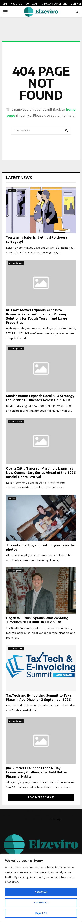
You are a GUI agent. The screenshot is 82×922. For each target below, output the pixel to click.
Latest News (19, 177)
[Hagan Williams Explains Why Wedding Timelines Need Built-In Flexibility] (41, 590)
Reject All (41, 913)
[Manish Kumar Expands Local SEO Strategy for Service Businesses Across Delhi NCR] (41, 368)
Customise (41, 902)
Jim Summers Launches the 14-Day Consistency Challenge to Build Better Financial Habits (36, 772)
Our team (31, 3)
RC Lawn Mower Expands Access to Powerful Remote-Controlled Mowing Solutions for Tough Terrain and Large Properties (36, 316)
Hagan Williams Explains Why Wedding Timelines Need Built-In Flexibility (37, 620)
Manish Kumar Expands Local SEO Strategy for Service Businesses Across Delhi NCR (40, 398)
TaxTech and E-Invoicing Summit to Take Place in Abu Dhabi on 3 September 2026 (38, 697)
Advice (12, 190)
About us (16, 3)
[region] (41, 888)
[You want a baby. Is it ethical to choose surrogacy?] (41, 210)
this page (56, 819)
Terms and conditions (53, 3)
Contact (76, 3)
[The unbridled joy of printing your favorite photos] (41, 518)
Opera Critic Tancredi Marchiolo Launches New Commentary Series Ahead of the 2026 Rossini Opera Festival (41, 472)
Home (4, 3)
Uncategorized (16, 263)
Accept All (41, 892)
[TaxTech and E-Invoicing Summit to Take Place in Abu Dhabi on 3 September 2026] (41, 668)
